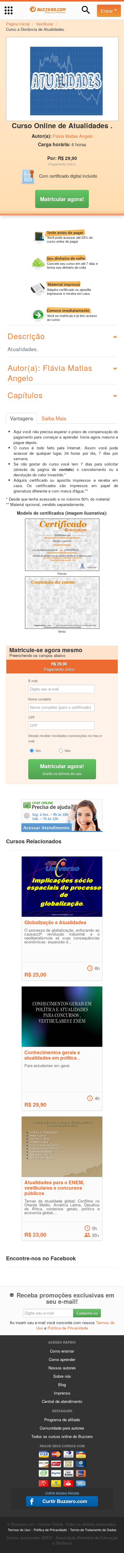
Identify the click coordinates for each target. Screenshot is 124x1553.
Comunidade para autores (62, 1428)
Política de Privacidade (68, 1328)
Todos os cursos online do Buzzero (62, 1436)
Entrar (107, 10)
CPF (31, 717)
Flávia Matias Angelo (73, 136)
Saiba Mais (54, 418)
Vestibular (44, 24)
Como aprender (62, 1359)
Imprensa (62, 1393)
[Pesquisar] (85, 10)
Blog (62, 1384)
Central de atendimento (62, 1401)
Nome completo (39, 699)
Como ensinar (62, 1351)
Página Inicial (17, 24)
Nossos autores (62, 1368)
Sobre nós (62, 1376)
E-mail (32, 680)
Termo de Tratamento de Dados (93, 1529)
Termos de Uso (19, 1529)
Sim (38, 750)
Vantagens (21, 418)
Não (68, 750)
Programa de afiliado (62, 1419)
